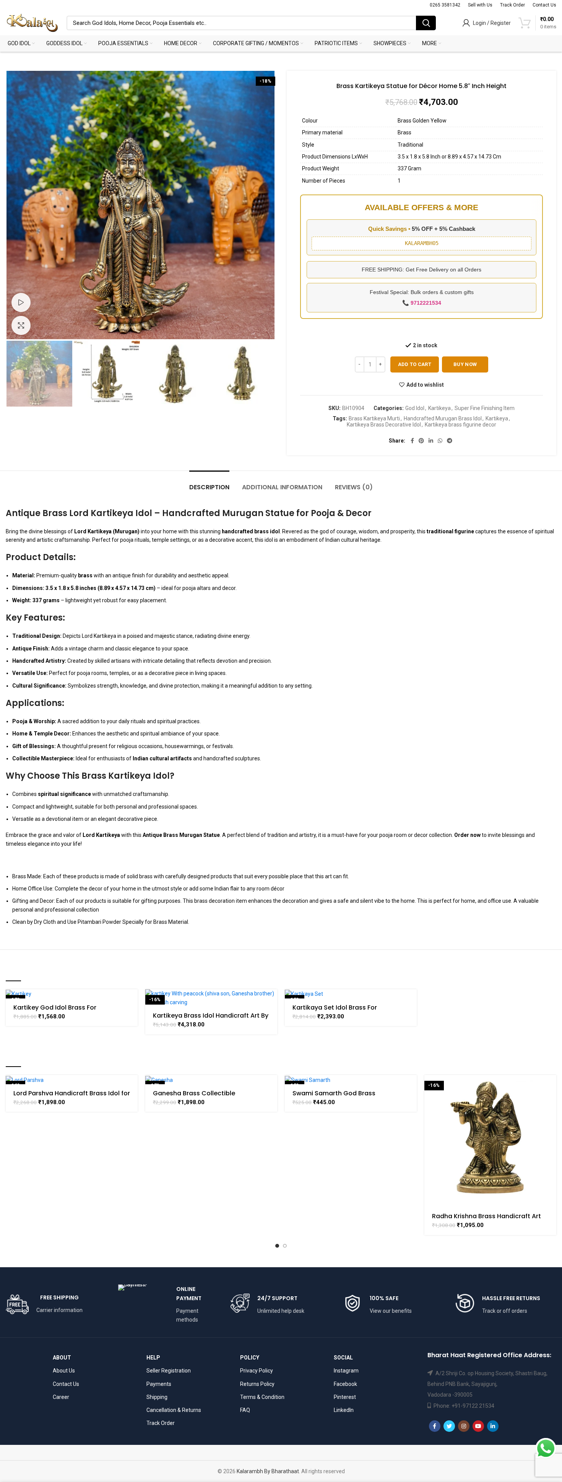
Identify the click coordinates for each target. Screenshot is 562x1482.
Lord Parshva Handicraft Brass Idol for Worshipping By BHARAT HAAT (71, 1097)
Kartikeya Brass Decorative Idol (384, 425)
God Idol (414, 408)
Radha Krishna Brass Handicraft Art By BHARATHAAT (486, 1219)
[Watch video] (21, 302)
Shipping (156, 1397)
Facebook (345, 1384)
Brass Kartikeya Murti (374, 418)
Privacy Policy (256, 1371)
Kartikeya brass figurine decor (460, 425)
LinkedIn (344, 1410)
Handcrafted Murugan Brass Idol (443, 418)
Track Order (160, 1423)
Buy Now (465, 364)
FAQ (245, 1410)
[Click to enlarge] (21, 325)
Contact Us (66, 1384)
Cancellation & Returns (173, 1410)
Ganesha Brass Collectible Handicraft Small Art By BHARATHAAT (209, 1097)
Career (61, 1397)
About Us (64, 1371)
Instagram (346, 1371)
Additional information (282, 487)
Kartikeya (439, 408)
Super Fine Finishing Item (485, 408)
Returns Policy (257, 1384)
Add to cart (414, 364)
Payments (158, 1384)
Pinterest (345, 1397)
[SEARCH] (426, 23)
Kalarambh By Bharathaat (268, 1471)
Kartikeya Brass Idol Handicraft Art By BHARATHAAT (210, 1019)
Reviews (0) (354, 487)
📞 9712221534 (421, 303)
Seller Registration (168, 1371)
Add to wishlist (425, 384)
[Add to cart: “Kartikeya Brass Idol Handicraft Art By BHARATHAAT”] (271, 1001)
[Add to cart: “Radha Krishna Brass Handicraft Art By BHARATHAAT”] (550, 1087)
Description (209, 487)
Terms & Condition (262, 1397)
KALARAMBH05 (422, 243)
